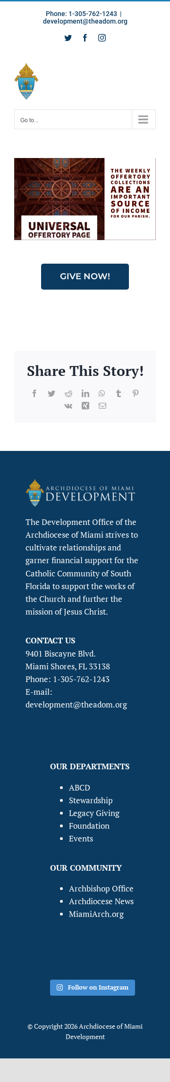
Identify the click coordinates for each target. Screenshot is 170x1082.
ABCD (79, 787)
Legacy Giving (94, 812)
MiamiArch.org (96, 913)
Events (81, 838)
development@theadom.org (85, 21)
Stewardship (91, 800)
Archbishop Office (101, 888)
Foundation (89, 825)
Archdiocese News (101, 901)
